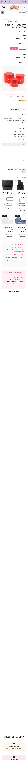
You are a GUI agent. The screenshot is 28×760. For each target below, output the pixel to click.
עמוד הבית (23, 19)
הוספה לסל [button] (21, 205)
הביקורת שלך (21, 147)
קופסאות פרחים (8, 19)
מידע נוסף (22, 236)
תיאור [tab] (23, 110)
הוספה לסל (14, 48)
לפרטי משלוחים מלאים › (19, 251)
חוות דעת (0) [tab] (15, 110)
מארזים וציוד (17, 19)
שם (24, 155)
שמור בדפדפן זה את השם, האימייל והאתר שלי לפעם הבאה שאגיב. (15, 168)
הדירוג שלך (22, 142)
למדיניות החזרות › (20, 264)
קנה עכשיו (22, 210)
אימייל (23, 160)
